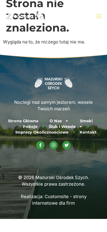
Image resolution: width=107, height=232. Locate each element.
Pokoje (30, 126)
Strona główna (23, 120)
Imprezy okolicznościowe (41, 132)
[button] (99, 16)
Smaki (86, 120)
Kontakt (88, 132)
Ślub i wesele (62, 126)
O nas (56, 120)
